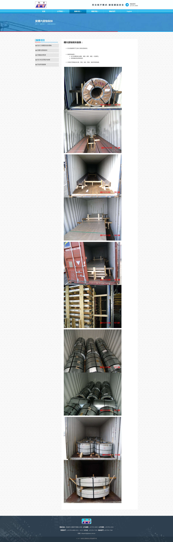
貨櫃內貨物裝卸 (51, 24)
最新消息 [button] (94, 11)
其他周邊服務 (41, 64)
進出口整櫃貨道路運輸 (44, 45)
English (129, 11)
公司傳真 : (102, 527)
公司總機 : (86, 527)
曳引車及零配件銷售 (43, 59)
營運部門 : (64, 530)
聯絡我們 (112, 11)
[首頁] (41, 4)
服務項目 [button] (77, 11)
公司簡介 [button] (60, 11)
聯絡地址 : (63, 527)
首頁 (43, 11)
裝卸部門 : (101, 530)
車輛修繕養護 (41, 55)
